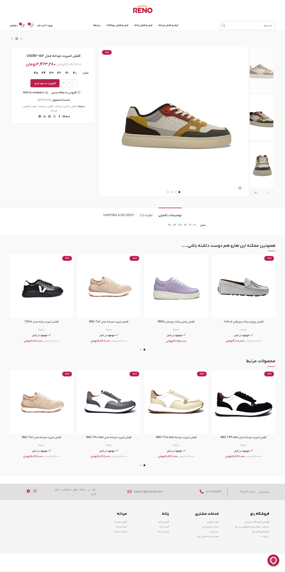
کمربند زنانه (163, 531)
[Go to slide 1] (144, 350)
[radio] (74, 73)
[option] (179, 192)
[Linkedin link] (44, 117)
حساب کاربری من (210, 526)
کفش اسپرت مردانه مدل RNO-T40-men (108, 437)
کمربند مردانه (120, 531)
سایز (85, 73)
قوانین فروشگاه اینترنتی (256, 521)
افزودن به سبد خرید (45, 83)
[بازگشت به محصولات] (16, 38)
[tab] (170, 213)
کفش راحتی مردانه (66, 106)
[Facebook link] (59, 117)
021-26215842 (213, 492)
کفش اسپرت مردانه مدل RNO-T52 (108, 322)
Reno (244, 330)
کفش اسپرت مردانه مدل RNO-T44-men (243, 437)
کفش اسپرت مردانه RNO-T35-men (176, 437)
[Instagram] (35, 491)
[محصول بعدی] (12, 38)
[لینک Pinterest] (49, 117)
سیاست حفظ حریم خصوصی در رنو (252, 526)
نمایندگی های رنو (260, 531)
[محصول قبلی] (21, 38)
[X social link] (54, 117)
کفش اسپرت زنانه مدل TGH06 (41, 322)
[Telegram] (28, 491)
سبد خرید (214, 531)
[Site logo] (142, 10)
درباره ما (265, 536)
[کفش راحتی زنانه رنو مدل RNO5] (176, 286)
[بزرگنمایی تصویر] (240, 188)
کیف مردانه (121, 526)
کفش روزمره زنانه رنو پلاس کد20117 (243, 322)
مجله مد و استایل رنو (208, 536)
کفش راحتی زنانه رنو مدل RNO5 (176, 322)
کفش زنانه (163, 521)
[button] (268, 193)
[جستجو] (223, 25)
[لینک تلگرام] (39, 117)
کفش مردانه (46, 106)
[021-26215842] (202, 492)
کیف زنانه (164, 526)
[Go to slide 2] (141, 350)
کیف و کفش (213, 521)
